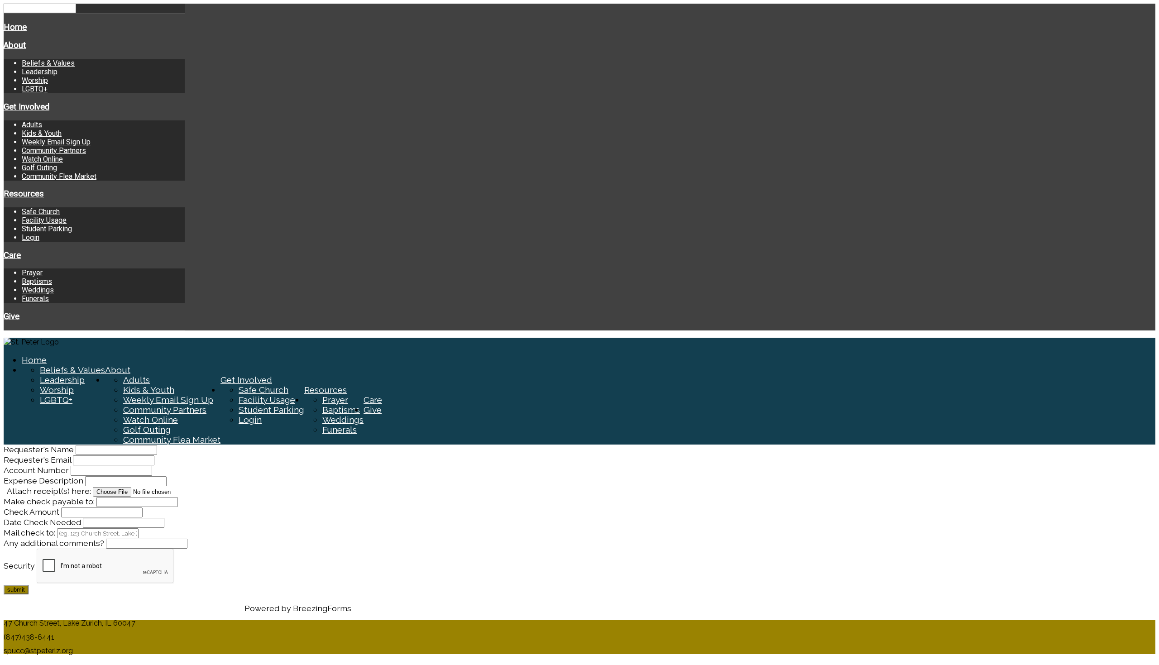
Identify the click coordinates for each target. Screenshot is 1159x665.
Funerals (35, 298)
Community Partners (54, 150)
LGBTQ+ (35, 89)
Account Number (36, 470)
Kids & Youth (42, 133)
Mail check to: (30, 532)
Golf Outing (39, 167)
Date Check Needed (43, 522)
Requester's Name (40, 449)
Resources (24, 194)
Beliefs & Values (48, 63)
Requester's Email (37, 459)
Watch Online (42, 159)
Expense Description (44, 480)
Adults (32, 124)
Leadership (39, 71)
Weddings (38, 290)
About (15, 45)
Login (30, 237)
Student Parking (47, 229)
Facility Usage (44, 220)
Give (11, 316)
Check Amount (32, 512)
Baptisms (37, 281)
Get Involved (26, 107)
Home (15, 27)
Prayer (32, 272)
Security (19, 565)
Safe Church (41, 211)
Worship (35, 80)
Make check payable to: (50, 501)
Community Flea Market (59, 176)
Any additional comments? (54, 543)
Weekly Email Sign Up (56, 142)
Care (12, 255)
